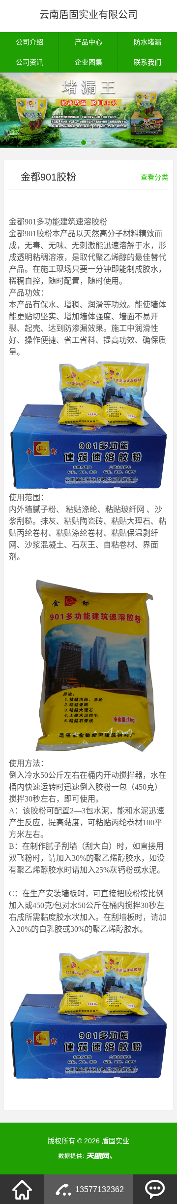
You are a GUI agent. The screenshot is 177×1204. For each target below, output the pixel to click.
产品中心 (88, 42)
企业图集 (88, 62)
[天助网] (88, 1156)
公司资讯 (29, 62)
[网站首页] (22, 1189)
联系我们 (147, 62)
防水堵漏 (147, 42)
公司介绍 (29, 42)
